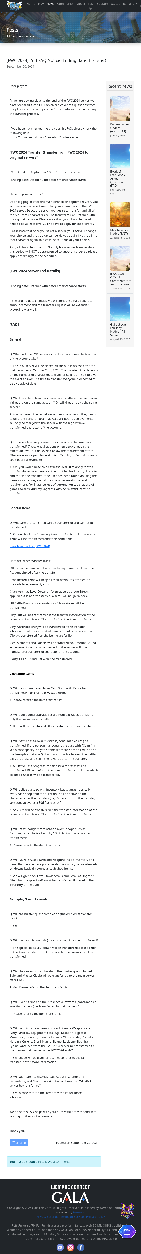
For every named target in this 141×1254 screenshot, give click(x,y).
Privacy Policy (95, 1217)
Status (115, 4)
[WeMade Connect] (70, 1187)
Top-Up (91, 6)
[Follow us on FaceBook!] (81, 1247)
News (50, 4)
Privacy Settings (47, 1217)
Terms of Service (72, 1217)
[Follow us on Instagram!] (70, 1247)
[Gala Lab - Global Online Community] (70, 1197)
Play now (127, 1232)
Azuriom (79, 1212)
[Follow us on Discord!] (60, 1247)
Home (31, 4)
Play (41, 4)
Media (80, 4)
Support (102, 4)
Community (65, 4)
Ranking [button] (129, 4)
